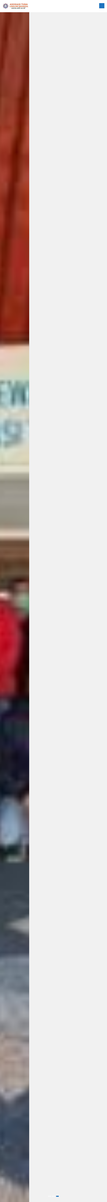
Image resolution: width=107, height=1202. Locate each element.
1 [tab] (49, 1196)
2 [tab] (53, 1196)
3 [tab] (57, 1196)
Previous (7, 607)
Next (100, 607)
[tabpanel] (53, 607)
